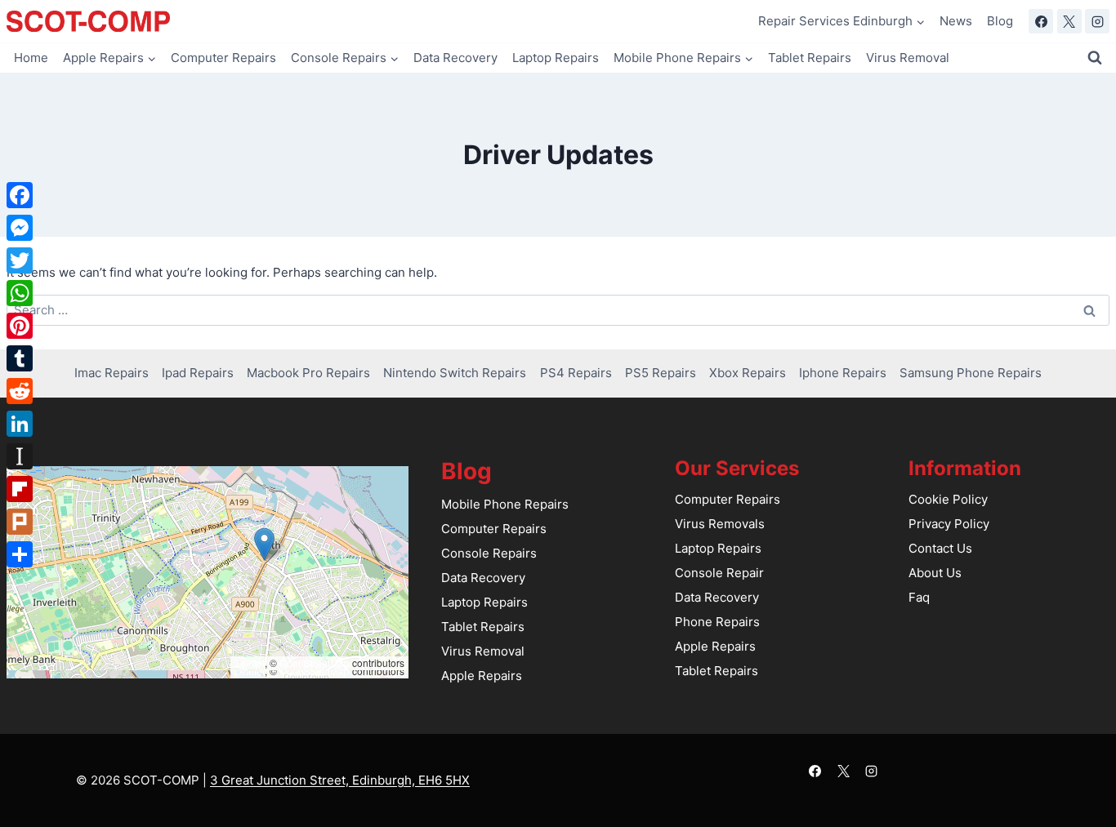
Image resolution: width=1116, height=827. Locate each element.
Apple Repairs (481, 675)
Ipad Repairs (198, 372)
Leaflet (249, 662)
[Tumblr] (19, 358)
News (956, 21)
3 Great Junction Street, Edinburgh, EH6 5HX (340, 780)
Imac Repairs (111, 372)
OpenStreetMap (314, 662)
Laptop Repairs (555, 57)
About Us (935, 572)
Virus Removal (907, 57)
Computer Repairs (223, 57)
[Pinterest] (19, 325)
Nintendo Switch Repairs (454, 372)
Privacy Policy (948, 523)
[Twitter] (19, 260)
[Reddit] (19, 391)
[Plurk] (19, 521)
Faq (919, 597)
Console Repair (719, 572)
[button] (264, 544)
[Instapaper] (19, 456)
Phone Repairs (717, 621)
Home (31, 57)
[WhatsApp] (19, 293)
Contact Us (940, 548)
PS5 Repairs (660, 372)
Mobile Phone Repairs (505, 504)
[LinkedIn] (19, 423)
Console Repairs (489, 553)
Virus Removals (720, 523)
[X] (1069, 21)
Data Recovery (455, 57)
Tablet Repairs (809, 57)
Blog (1000, 21)
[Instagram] (1097, 21)
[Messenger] (19, 227)
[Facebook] (1041, 21)
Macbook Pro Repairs (308, 372)
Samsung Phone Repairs (970, 372)
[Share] (19, 554)
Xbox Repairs (747, 372)
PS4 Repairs (576, 372)
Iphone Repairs (842, 372)
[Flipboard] (19, 489)
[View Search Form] (1094, 58)
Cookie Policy (948, 499)
